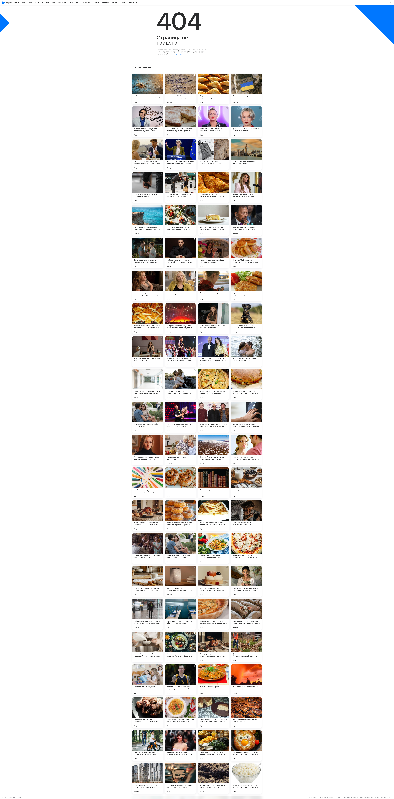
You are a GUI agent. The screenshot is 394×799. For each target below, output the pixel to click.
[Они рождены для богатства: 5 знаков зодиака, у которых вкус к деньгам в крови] (147, 286)
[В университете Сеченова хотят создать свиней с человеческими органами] (246, 614)
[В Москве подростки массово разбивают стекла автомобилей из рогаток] (147, 89)
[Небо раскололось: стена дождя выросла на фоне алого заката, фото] (246, 679)
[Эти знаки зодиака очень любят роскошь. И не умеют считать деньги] (180, 286)
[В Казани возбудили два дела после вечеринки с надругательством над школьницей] (147, 187)
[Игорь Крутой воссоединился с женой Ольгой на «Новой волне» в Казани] (213, 351)
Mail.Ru (4, 797)
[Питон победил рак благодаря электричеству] (246, 712)
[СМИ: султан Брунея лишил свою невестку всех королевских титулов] (246, 220)
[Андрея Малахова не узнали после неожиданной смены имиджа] (147, 121)
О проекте (312, 797)
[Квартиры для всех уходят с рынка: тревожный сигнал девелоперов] (147, 778)
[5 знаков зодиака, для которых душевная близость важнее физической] (180, 548)
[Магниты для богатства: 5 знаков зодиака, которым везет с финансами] (147, 450)
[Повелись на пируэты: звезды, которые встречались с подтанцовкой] (180, 417)
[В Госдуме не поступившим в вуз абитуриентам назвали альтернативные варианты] (180, 614)
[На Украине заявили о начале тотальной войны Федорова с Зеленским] (180, 253)
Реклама (19, 797)
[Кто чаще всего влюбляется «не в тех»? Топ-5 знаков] (147, 351)
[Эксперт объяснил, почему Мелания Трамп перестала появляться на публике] (246, 187)
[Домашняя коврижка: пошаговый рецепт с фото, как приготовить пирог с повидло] (213, 515)
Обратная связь (385, 797)
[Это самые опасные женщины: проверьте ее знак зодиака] (246, 351)
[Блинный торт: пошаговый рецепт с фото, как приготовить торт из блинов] (213, 712)
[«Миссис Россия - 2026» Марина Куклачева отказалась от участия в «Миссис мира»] (180, 351)
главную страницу (179, 54)
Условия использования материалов (368, 797)
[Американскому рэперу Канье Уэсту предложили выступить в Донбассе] (180, 318)
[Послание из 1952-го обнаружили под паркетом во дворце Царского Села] (180, 89)
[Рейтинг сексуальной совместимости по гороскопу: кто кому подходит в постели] (180, 384)
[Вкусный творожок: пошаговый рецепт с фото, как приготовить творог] (246, 778)
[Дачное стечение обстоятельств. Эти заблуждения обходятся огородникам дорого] (246, 647)
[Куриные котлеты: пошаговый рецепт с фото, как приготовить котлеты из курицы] (246, 286)
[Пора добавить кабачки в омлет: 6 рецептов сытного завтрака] (180, 712)
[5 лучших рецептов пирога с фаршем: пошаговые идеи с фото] (213, 614)
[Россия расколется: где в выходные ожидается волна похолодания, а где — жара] (246, 318)
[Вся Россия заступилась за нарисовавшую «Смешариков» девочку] (147, 482)
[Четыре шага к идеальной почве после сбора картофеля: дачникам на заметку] (213, 778)
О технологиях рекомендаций (326, 797)
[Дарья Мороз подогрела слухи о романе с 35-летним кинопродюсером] (246, 121)
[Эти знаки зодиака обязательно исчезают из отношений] (213, 318)
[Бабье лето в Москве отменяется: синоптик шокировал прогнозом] (147, 614)
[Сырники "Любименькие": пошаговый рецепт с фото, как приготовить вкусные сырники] (246, 253)
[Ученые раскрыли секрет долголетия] (180, 450)
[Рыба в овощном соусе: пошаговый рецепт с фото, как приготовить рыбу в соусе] (213, 679)
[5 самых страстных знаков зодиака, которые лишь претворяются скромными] (246, 515)
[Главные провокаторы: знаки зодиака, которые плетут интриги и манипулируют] (147, 154)
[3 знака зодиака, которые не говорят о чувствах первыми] (147, 253)
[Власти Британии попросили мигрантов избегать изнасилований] (246, 154)
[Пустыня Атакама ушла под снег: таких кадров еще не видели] (213, 450)
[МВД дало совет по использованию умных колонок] (180, 581)
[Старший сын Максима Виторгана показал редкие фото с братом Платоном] (213, 417)
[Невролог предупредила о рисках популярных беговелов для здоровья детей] (147, 745)
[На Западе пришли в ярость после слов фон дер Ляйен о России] (180, 154)
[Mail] (3, 2)
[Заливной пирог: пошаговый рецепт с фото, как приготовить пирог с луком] (246, 384)
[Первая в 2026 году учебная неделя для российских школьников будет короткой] (147, 679)
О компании (11, 797)
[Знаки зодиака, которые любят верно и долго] (147, 417)
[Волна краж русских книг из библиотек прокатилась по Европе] (213, 482)
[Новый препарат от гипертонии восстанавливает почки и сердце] (246, 417)
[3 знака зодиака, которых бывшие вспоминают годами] (213, 253)
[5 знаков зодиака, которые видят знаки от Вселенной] (147, 548)
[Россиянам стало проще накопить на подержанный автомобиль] (180, 778)
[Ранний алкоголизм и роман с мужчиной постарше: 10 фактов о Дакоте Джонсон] (180, 745)
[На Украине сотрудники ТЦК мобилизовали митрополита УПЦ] (246, 89)
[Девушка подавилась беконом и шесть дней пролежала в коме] (147, 384)
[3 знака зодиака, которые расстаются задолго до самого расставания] (246, 450)
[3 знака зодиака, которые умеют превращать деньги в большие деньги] (246, 581)
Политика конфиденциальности (346, 797)
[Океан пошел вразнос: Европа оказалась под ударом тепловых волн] (147, 220)
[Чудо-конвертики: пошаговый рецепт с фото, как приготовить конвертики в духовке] (213, 89)
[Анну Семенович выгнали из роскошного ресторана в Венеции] (213, 121)
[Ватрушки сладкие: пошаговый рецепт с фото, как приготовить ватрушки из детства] (180, 482)
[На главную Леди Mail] (8, 2)
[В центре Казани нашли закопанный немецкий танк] (213, 154)
